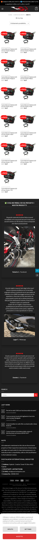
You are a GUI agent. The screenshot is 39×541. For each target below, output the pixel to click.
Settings (28, 529)
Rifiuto (10, 529)
